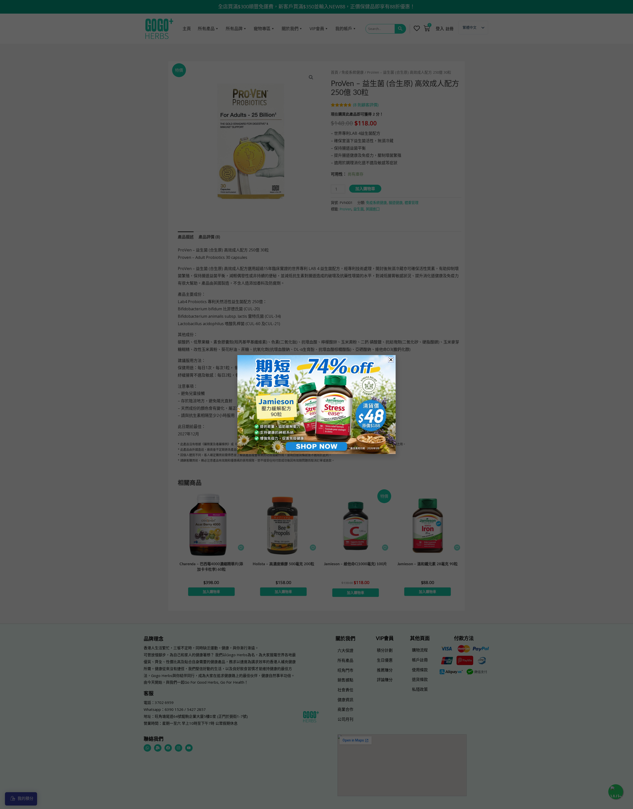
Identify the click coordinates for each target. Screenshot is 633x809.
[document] (316, 404)
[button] (391, 360)
